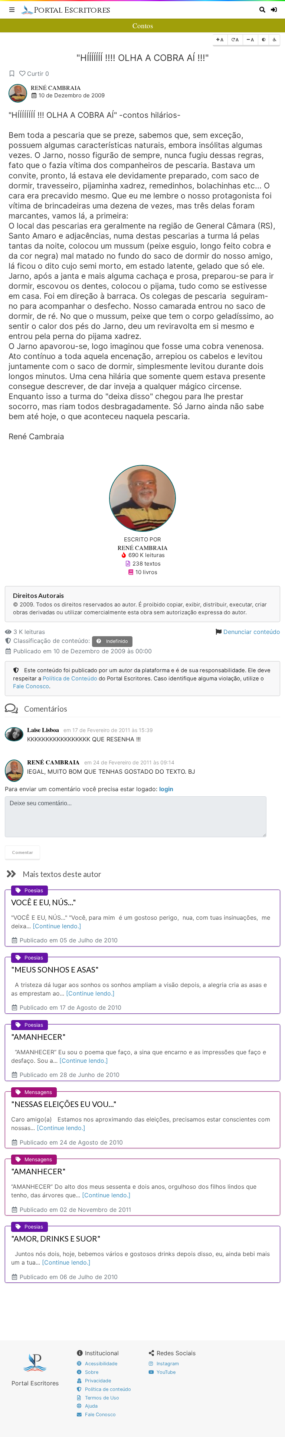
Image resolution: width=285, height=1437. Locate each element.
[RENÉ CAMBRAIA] (142, 498)
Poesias (33, 890)
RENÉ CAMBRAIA (56, 87)
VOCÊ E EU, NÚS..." (43, 902)
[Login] (274, 9)
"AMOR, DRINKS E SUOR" (56, 1238)
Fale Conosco (31, 686)
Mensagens (38, 1092)
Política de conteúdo (107, 1389)
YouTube (165, 1372)
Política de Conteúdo (70, 678)
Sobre (90, 1372)
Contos (142, 25)
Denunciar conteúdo (251, 631)
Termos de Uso (101, 1398)
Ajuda (90, 1406)
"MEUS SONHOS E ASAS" (55, 969)
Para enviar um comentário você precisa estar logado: (89, 789)
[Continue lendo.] (57, 926)
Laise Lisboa (43, 729)
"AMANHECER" (38, 1036)
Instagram (167, 1363)
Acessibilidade (100, 1363)
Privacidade (97, 1380)
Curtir (38, 73)
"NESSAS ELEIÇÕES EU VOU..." (64, 1104)
